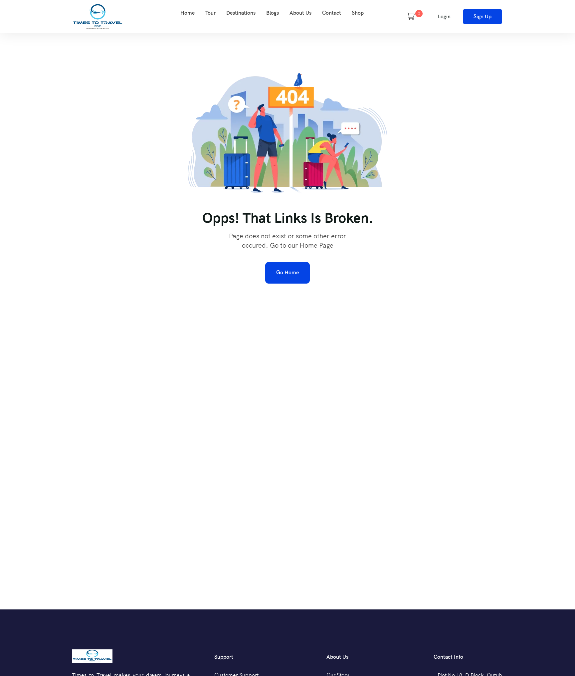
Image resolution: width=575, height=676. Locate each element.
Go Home (287, 272)
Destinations (241, 12)
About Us (300, 12)
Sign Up (482, 16)
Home (187, 12)
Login (444, 16)
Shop (358, 12)
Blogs (272, 12)
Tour (210, 12)
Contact (331, 12)
